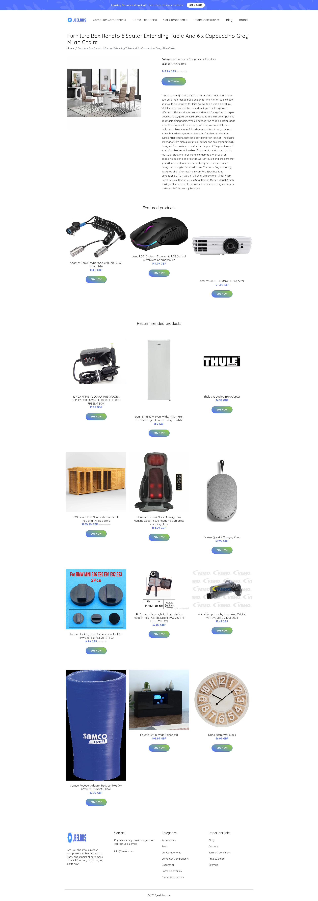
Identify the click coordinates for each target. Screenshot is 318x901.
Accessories (168, 840)
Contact (213, 846)
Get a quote (195, 5)
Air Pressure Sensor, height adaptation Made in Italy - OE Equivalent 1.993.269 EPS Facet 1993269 (159, 618)
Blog (229, 20)
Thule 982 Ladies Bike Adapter (222, 396)
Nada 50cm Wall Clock (222, 735)
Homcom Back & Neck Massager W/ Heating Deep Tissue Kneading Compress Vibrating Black (159, 521)
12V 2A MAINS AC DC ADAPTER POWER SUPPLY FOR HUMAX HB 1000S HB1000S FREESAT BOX (96, 400)
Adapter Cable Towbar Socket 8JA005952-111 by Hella (96, 264)
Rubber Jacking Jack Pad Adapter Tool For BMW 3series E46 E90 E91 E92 (96, 636)
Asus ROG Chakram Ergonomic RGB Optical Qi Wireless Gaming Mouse (159, 258)
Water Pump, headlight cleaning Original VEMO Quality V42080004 (222, 616)
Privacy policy (217, 858)
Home (70, 48)
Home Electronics (144, 20)
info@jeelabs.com (124, 851)
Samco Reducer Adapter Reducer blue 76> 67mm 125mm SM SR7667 (96, 787)
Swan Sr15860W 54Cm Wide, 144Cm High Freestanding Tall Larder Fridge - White (159, 418)
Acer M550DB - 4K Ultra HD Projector (222, 281)
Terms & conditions (220, 852)
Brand (243, 20)
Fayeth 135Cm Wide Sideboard (159, 735)
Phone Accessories (206, 20)
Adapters (210, 59)
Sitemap (213, 864)
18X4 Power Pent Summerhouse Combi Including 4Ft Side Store (96, 519)
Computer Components (109, 20)
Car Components (175, 20)
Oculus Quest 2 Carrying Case (222, 537)
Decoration (168, 864)
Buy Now (173, 81)
